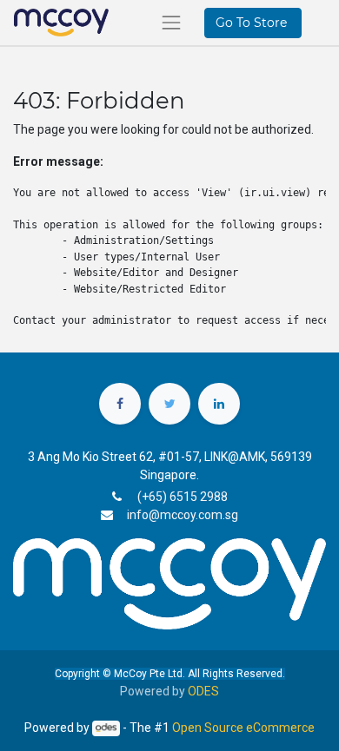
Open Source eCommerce (243, 728)
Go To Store (253, 22)
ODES (203, 691)
